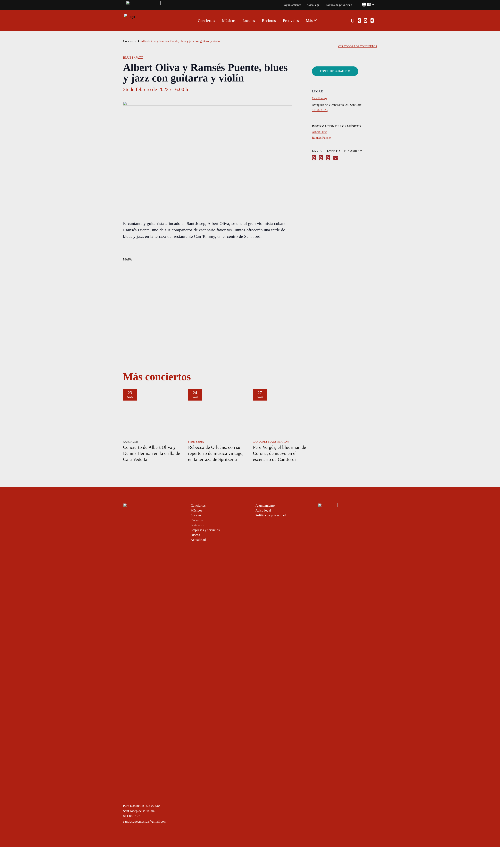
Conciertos (129, 41)
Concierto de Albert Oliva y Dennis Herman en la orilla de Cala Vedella (151, 453)
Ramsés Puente (321, 137)
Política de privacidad (339, 4)
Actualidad (198, 540)
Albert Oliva (319, 132)
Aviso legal (313, 4)
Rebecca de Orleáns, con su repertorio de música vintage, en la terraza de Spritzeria (216, 453)
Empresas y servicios (205, 530)
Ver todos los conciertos (357, 46)
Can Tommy (319, 98)
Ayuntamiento (292, 4)
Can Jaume (130, 441)
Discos (195, 535)
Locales (196, 515)
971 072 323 (320, 110)
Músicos (196, 510)
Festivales (197, 525)
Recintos (197, 520)
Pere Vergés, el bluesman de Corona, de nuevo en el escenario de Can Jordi (279, 453)
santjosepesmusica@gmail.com (144, 821)
